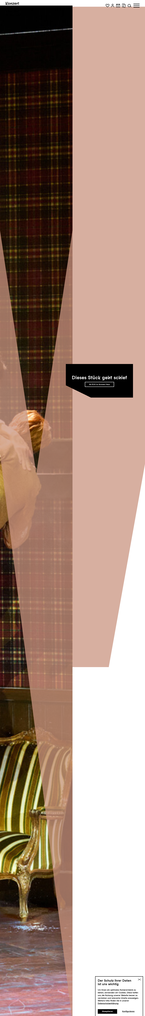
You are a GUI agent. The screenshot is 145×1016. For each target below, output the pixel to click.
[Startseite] (13, 9)
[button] (107, 5)
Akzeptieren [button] (107, 1011)
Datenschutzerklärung (108, 1003)
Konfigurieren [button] (128, 1011)
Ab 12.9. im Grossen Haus (99, 384)
